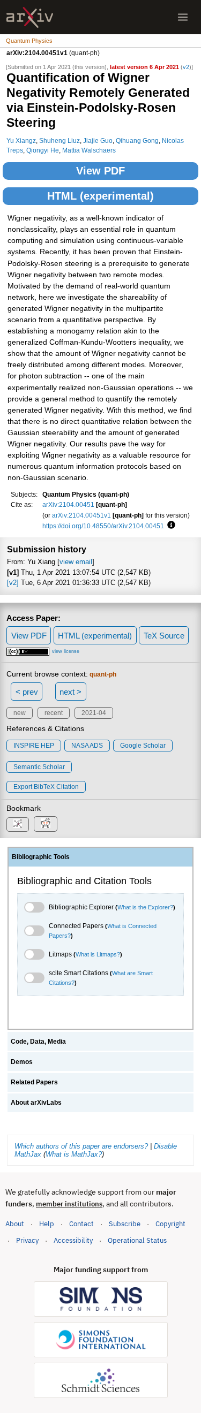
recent (53, 713)
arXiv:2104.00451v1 (81, 515)
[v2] (13, 583)
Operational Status (137, 1240)
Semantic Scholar (39, 767)
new (19, 713)
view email (75, 562)
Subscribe (124, 1223)
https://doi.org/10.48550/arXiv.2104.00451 (103, 525)
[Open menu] (183, 17)
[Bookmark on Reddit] (45, 824)
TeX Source (164, 635)
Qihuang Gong (137, 140)
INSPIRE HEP (33, 745)
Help (46, 1223)
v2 (186, 67)
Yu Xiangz (21, 140)
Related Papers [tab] (34, 1082)
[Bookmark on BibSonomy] (17, 824)
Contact (81, 1223)
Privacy (27, 1240)
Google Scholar (143, 745)
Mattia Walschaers (89, 150)
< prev (27, 691)
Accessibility (73, 1240)
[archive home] (29, 17)
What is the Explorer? (145, 907)
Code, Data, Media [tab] (38, 1041)
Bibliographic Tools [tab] (41, 857)
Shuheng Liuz (59, 140)
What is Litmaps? (98, 954)
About (14, 1223)
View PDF (100, 171)
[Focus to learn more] (169, 525)
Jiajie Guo (98, 140)
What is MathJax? (74, 1154)
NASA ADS (87, 745)
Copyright (170, 1223)
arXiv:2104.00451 (68, 504)
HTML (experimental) (100, 196)
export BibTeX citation (46, 787)
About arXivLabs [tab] (36, 1102)
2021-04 (93, 713)
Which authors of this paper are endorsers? (81, 1146)
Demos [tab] (22, 1062)
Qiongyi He (42, 150)
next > (70, 691)
